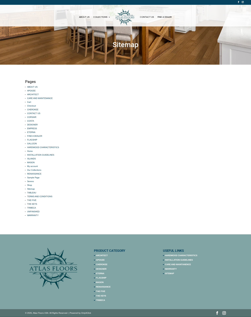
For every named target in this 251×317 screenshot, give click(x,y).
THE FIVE (31, 200)
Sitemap (31, 189)
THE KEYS (32, 204)
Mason (100, 282)
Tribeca (100, 300)
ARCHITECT (33, 94)
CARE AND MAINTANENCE (178, 264)
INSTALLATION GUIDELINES (40, 155)
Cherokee (101, 264)
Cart (29, 102)
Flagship (101, 278)
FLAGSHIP (32, 140)
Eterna (100, 273)
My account (32, 166)
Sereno (30, 181)
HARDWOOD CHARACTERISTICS (43, 147)
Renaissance (103, 287)
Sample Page (33, 177)
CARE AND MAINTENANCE (40, 98)
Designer (101, 269)
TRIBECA (31, 208)
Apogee (100, 260)
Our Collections (34, 170)
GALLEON (32, 143)
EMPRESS (32, 128)
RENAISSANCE (34, 174)
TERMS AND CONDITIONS (39, 196)
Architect (102, 255)
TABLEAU (31, 192)
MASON (31, 162)
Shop (29, 185)
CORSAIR (31, 117)
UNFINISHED (33, 211)
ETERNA (31, 132)
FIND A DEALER (165, 17)
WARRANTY (32, 215)
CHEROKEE (32, 109)
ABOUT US (84, 17)
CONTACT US (147, 17)
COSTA (31, 121)
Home (30, 151)
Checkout (31, 106)
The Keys (101, 296)
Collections (100, 17)
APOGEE (31, 90)
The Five (100, 291)
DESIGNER (32, 124)
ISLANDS (31, 158)
